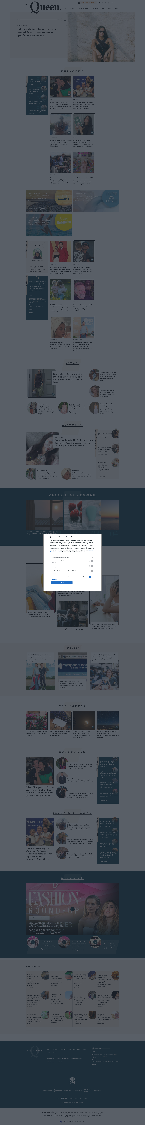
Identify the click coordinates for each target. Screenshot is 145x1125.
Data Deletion (64, 588)
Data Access (72, 588)
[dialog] (72, 562)
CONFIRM (61, 582)
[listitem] (72, 557)
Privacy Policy (81, 588)
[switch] (91, 561)
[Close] (98, 537)
